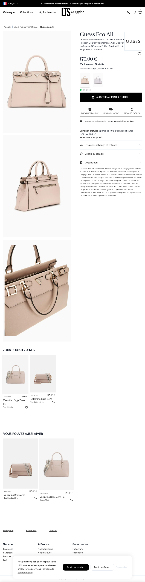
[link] (15, 374)
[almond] (85, 80)
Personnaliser (121, 567)
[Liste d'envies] (134, 12)
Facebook (31, 530)
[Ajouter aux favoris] (26, 407)
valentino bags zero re (14, 402)
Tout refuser (102, 567)
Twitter (53, 530)
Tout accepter (76, 567)
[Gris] (98, 80)
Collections (26, 12)
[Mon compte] (128, 12)
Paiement (8, 548)
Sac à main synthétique (25, 27)
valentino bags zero (41, 398)
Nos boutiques (45, 548)
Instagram (8, 530)
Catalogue (9, 12)
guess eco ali (47, 27)
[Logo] (72, 12)
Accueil (7, 27)
